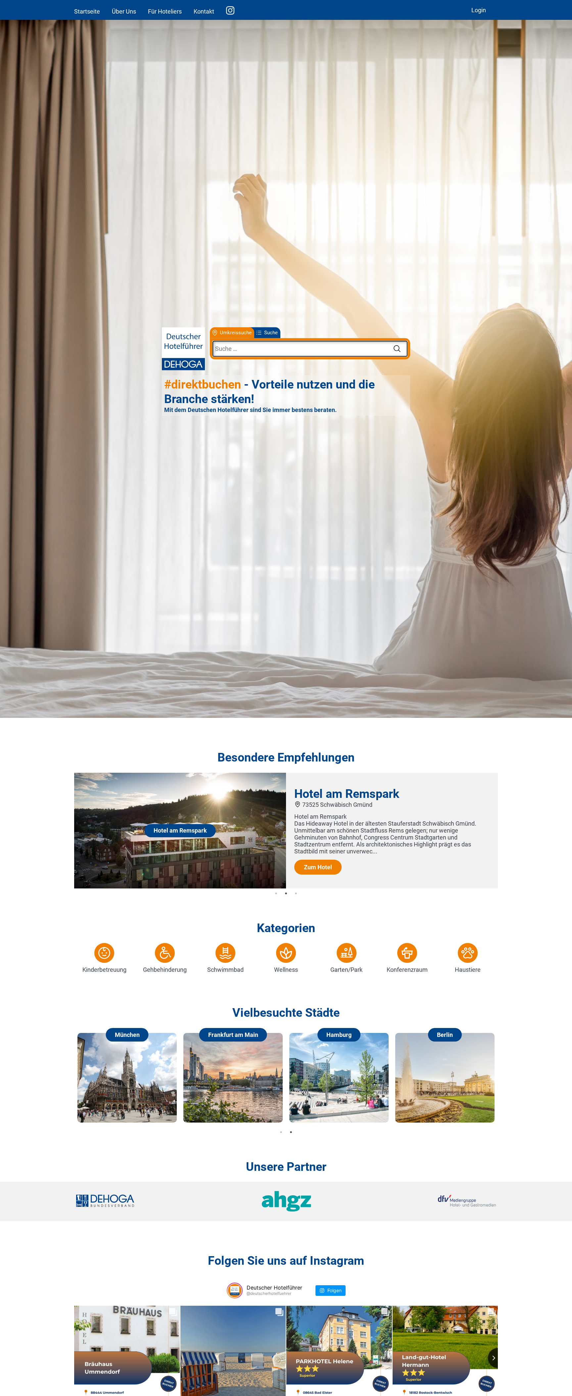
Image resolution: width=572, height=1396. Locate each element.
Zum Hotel (318, 866)
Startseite (87, 11)
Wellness (286, 969)
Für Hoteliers (165, 11)
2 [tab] (286, 893)
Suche (271, 333)
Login (478, 10)
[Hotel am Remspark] (180, 886)
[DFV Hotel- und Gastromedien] (426, 1201)
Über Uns (124, 11)
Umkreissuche (236, 333)
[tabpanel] (286, 830)
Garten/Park (346, 969)
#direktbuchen (202, 384)
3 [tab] (296, 893)
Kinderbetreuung (104, 969)
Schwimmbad (225, 969)
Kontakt (204, 11)
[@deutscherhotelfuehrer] (234, 1290)
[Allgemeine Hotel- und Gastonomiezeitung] (286, 1201)
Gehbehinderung (165, 969)
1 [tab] (276, 893)
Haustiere (468, 969)
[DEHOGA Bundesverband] (146, 1201)
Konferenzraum (407, 969)
